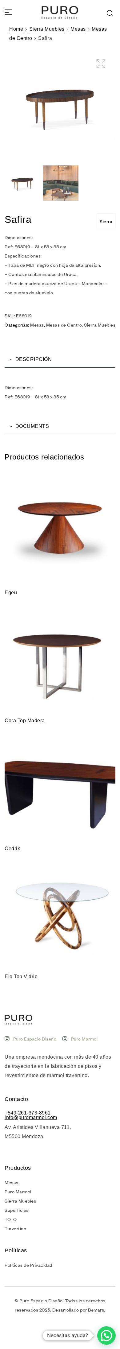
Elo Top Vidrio (21, 976)
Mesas (78, 29)
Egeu (11, 592)
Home (16, 29)
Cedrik (12, 848)
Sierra (106, 221)
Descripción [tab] (33, 359)
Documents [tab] (32, 426)
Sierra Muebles (47, 29)
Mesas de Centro (64, 325)
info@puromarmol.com (31, 1117)
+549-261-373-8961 (28, 1112)
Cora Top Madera (25, 720)
